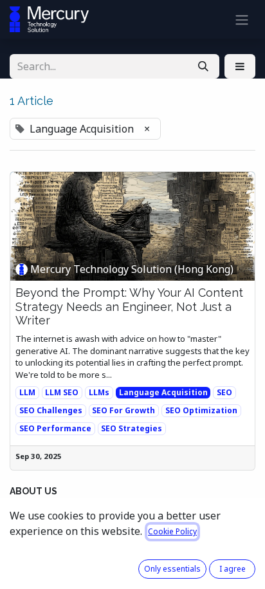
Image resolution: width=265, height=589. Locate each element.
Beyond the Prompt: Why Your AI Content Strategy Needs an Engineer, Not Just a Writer (129, 306)
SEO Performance (55, 428)
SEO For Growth (123, 410)
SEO (224, 392)
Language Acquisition (163, 392)
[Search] (203, 66)
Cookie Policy (172, 531)
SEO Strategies (131, 428)
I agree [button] (232, 568)
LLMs (99, 392)
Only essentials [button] (172, 568)
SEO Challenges (50, 410)
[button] (239, 66)
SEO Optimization (201, 410)
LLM (27, 392)
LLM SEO (61, 392)
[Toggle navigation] (241, 19)
